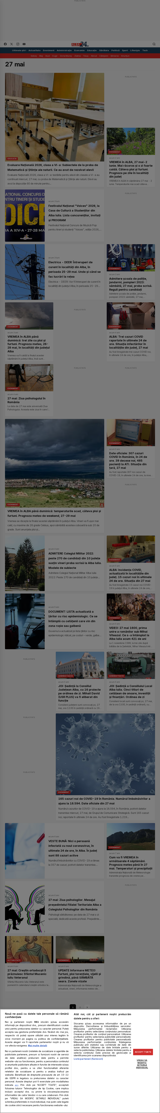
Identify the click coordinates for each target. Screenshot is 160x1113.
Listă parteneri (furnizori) (88, 1059)
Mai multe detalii (37, 1045)
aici (16, 1085)
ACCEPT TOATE (143, 1052)
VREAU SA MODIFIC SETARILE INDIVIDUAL (142, 1064)
